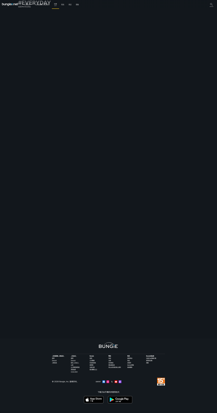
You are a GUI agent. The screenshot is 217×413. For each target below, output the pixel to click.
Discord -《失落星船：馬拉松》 (33, 70)
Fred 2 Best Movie (100, 132)
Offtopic (105, 257)
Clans (127, 200)
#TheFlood (119, 257)
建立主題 (69, 30)
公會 (72, 365)
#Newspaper (134, 175)
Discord (54, 360)
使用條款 (110, 362)
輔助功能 (23, 40)
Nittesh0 (67, 203)
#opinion (123, 319)
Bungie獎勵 (130, 365)
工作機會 (92, 360)
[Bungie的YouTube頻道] (116, 381)
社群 (55, 3)
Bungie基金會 (150, 356)
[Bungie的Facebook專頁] (103, 381)
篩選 (75, 30)
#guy (125, 257)
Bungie (92, 356)
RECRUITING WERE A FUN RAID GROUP (81, 124)
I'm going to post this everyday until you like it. (84, 288)
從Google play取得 (120, 399)
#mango (129, 319)
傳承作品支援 (25, 55)
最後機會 (129, 367)
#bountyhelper (122, 73)
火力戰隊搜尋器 (75, 367)
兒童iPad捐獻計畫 (151, 358)
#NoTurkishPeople (163, 200)
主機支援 (23, 52)
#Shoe (122, 288)
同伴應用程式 (25, 57)
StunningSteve (70, 50)
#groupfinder (120, 98)
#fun (108, 124)
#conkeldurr (142, 319)
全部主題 (23, 13)
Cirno (93, 327)
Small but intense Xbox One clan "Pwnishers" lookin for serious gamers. (94, 200)
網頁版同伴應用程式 (28, 42)
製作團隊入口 (93, 369)
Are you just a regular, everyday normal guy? (83, 257)
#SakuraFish (116, 288)
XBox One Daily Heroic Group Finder (79, 98)
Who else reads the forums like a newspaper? (83, 175)
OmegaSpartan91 (71, 259)
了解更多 (54, 362)
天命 (21, 62)
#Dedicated (100, 149)
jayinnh (67, 152)
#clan (149, 200)
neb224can (97, 157)
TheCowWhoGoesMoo (102, 296)
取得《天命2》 (75, 362)
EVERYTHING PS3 (72, 149)
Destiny (10, 4)
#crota (91, 48)
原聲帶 (129, 362)
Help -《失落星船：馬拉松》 (31, 67)
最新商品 (129, 358)
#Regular (136, 257)
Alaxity (67, 228)
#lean (81, 226)
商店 (70, 4)
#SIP (77, 226)
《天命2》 (27, 4)
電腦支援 (23, 50)
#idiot (96, 48)
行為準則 (22, 73)
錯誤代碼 (23, 30)
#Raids (144, 200)
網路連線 (23, 33)
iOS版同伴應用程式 (27, 45)
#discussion (112, 175)
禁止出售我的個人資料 (114, 367)
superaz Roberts (100, 265)
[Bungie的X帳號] (112, 381)
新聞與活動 (149, 360)
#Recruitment (99, 98)
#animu (135, 319)
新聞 (53, 358)
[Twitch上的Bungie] (120, 381)
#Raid (86, 48)
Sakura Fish (69, 290)
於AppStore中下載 (95, 399)
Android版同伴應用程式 (29, 47)
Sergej (67, 126)
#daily (106, 98)
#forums (127, 175)
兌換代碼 (92, 367)
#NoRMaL (130, 257)
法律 (109, 360)
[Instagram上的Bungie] (107, 381)
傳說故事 (23, 23)
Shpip (94, 183)
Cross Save (74, 371)
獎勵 (77, 4)
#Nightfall (154, 200)
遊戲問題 (23, 37)
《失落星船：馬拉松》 (42, 4)
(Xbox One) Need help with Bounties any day (83, 73)
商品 (128, 360)
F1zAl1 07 (68, 177)
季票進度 (73, 369)
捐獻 (147, 362)
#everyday (103, 48)
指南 (109, 358)
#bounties (113, 73)
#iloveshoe (128, 288)
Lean (66, 226)
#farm (139, 200)
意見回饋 (23, 18)
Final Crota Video (71, 48)
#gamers (109, 48)
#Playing (107, 149)
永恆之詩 (23, 35)
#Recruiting (102, 124)
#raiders (125, 124)
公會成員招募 (25, 60)
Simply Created (70, 75)
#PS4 (112, 124)
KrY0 (66, 101)
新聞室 (91, 365)
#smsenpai (136, 288)
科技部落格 (93, 362)
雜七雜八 (23, 65)
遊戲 (21, 25)
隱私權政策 (111, 365)
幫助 (62, 4)
